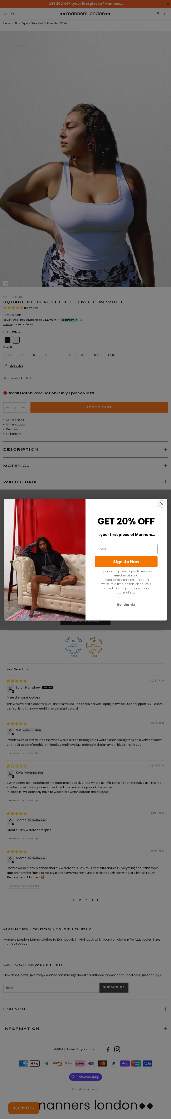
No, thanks (126, 604)
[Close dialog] (161, 503)
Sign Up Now (126, 561)
